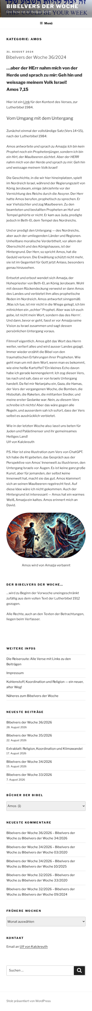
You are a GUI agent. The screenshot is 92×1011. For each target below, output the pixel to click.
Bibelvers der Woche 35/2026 (29, 735)
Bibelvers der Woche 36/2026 (29, 722)
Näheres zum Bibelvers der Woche (32, 696)
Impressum (15, 673)
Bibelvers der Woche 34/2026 (29, 762)
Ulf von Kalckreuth (34, 947)
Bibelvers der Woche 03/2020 (44, 852)
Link (26, 102)
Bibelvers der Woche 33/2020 (44, 880)
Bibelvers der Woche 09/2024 (44, 894)
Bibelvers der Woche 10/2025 (44, 866)
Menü (48, 23)
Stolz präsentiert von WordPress (28, 1001)
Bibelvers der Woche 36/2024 (36, 57)
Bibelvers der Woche (42, 6)
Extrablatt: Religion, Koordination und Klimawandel (44, 749)
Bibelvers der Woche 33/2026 (29, 775)
